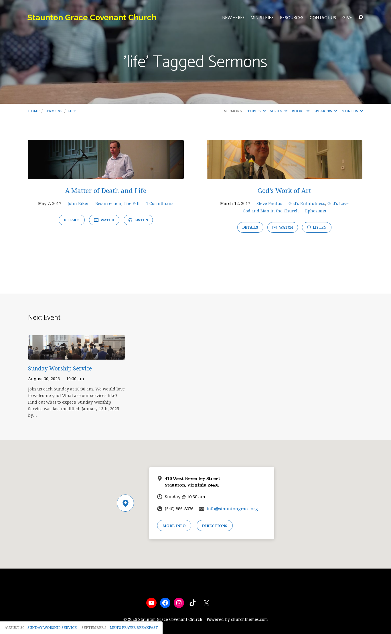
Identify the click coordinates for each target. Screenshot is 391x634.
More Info (174, 526)
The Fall (132, 203)
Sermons (53, 111)
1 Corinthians (159, 203)
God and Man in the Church (271, 211)
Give (347, 18)
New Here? (233, 18)
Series (276, 111)
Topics (254, 111)
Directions (214, 526)
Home (34, 111)
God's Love (338, 203)
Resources (291, 18)
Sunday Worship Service (60, 368)
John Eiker (78, 203)
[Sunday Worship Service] (76, 355)
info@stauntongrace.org (232, 508)
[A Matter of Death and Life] (106, 174)
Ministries (262, 18)
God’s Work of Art (284, 190)
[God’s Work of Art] (284, 174)
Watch (107, 220)
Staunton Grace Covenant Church (91, 17)
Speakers (323, 111)
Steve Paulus (269, 203)
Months (350, 111)
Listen (141, 220)
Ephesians (315, 211)
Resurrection (108, 203)
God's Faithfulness (307, 203)
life (72, 111)
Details (72, 220)
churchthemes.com (249, 619)
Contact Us (323, 18)
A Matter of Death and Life (105, 190)
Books (298, 111)
